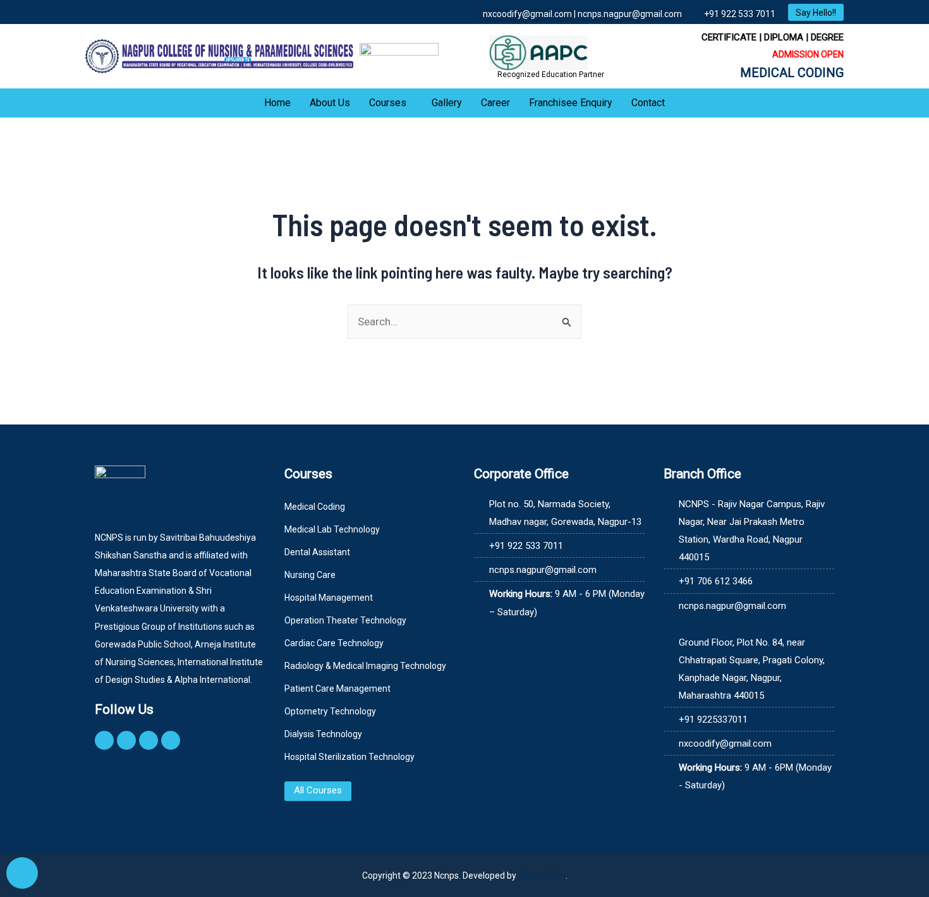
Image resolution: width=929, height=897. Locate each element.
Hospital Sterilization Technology (349, 757)
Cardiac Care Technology (334, 643)
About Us (330, 103)
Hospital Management (328, 598)
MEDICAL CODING (792, 72)
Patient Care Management (337, 688)
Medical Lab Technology (332, 529)
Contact (648, 103)
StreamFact (542, 875)
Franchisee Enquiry (570, 103)
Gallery (447, 103)
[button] (391, 102)
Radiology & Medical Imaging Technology (365, 666)
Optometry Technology (330, 711)
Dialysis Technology (323, 734)
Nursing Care (310, 575)
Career (495, 103)
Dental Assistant (317, 552)
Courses (387, 103)
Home (277, 103)
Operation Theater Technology (345, 620)
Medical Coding (314, 507)
